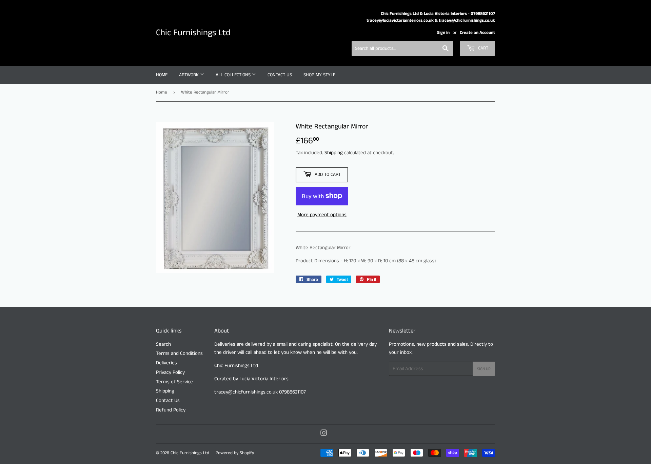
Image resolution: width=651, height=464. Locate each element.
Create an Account (477, 32)
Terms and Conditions (179, 353)
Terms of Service (174, 381)
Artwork (189, 75)
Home (161, 75)
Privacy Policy (170, 372)
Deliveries (166, 362)
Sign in (443, 32)
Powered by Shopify (235, 453)
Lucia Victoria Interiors (263, 378)
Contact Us (280, 75)
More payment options (322, 214)
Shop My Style (319, 75)
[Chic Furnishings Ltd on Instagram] (323, 434)
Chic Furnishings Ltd (193, 33)
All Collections (234, 75)
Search (163, 344)
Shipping (333, 152)
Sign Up (484, 369)
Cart (482, 48)
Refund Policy (170, 409)
